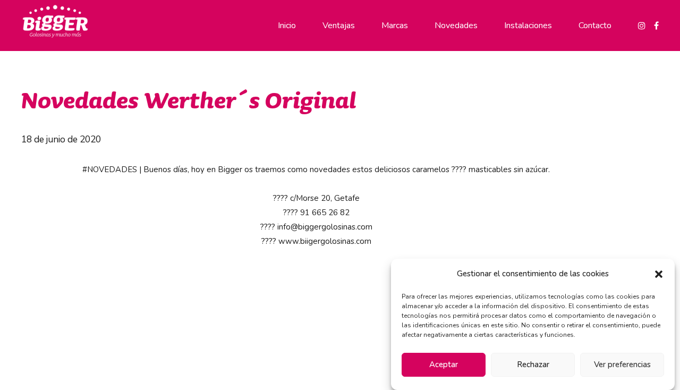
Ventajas (338, 25)
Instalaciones (528, 25)
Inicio (287, 25)
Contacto (595, 25)
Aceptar (443, 365)
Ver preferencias (622, 365)
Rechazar (533, 365)
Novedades (456, 25)
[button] (658, 274)
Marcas (394, 25)
